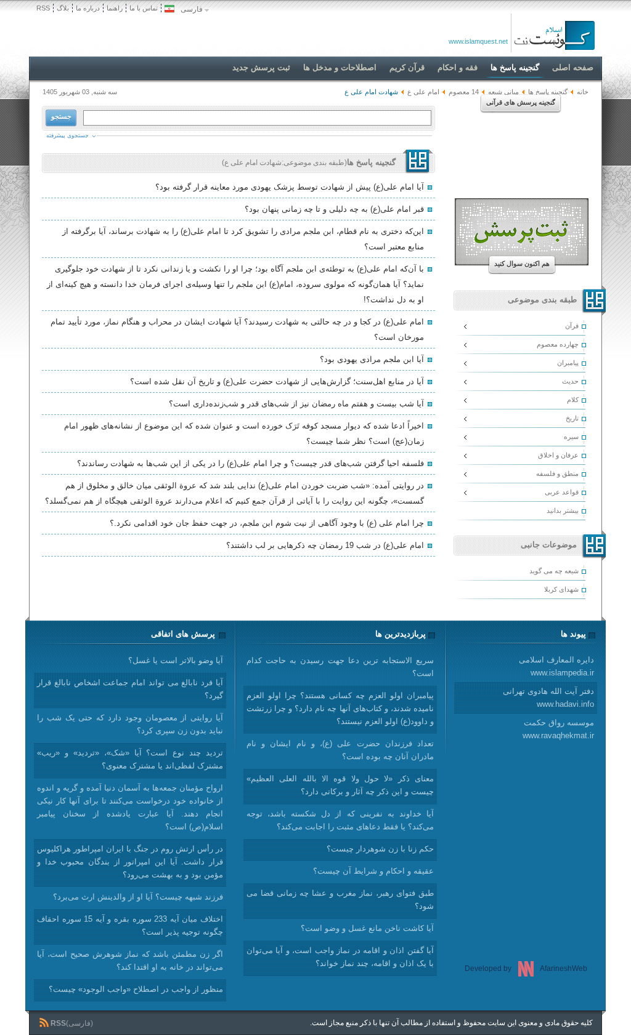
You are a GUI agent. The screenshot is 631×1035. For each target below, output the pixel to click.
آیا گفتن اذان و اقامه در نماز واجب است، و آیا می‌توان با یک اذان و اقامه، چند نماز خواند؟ (340, 957)
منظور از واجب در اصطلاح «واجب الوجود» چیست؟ (136, 989)
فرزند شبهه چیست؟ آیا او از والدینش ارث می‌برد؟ (138, 896)
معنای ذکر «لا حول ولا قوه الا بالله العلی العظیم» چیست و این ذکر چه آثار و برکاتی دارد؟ (340, 785)
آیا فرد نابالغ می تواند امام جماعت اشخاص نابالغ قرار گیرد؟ (130, 689)
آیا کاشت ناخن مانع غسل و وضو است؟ (367, 928)
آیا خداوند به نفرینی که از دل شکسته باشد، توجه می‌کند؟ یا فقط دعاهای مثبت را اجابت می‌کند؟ (340, 820)
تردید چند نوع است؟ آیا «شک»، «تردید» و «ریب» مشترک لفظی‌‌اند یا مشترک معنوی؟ (130, 759)
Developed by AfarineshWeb (526, 968)
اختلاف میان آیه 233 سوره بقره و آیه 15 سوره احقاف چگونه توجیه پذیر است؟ (130, 925)
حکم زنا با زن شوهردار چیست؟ (380, 848)
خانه (582, 91)
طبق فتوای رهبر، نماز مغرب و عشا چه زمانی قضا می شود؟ (340, 899)
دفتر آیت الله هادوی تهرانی (548, 698)
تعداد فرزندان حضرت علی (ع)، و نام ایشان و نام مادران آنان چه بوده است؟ (340, 750)
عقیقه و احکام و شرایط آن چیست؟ (373, 871)
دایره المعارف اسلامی (556, 666)
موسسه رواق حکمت (558, 729)
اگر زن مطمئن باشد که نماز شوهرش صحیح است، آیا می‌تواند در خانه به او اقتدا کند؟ (130, 960)
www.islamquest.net (478, 41)
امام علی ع (423, 91)
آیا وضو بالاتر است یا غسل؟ (175, 660)
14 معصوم (464, 91)
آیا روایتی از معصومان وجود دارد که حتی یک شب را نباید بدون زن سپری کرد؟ (130, 724)
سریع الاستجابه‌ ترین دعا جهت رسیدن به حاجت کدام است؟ (340, 667)
